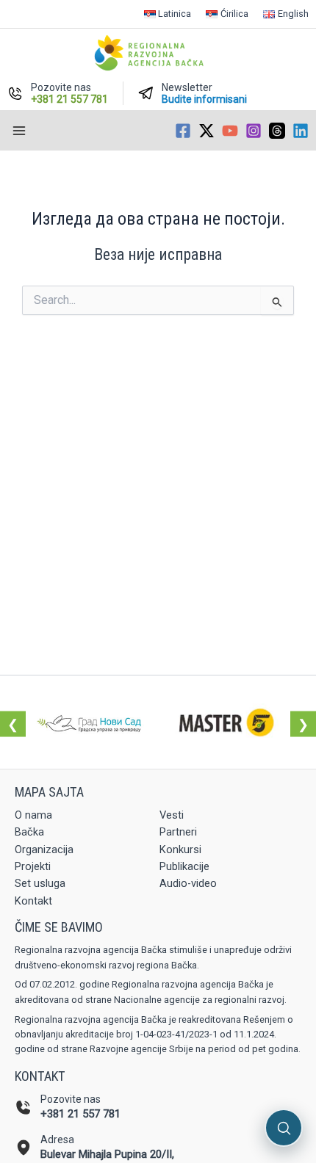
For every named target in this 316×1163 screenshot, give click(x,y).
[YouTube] (230, 131)
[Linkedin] (300, 131)
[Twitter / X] (206, 131)
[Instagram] (253, 131)
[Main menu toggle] (19, 130)
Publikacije (184, 866)
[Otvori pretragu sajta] (284, 1128)
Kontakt (33, 900)
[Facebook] (183, 131)
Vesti (171, 815)
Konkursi (180, 849)
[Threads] (277, 131)
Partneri (178, 831)
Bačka (29, 831)
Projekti (33, 866)
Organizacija (44, 849)
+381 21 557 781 (80, 1113)
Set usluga (40, 883)
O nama (33, 815)
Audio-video (188, 883)
